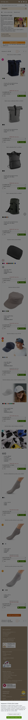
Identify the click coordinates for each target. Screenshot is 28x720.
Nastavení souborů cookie (14, 714)
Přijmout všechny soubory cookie (14, 717)
